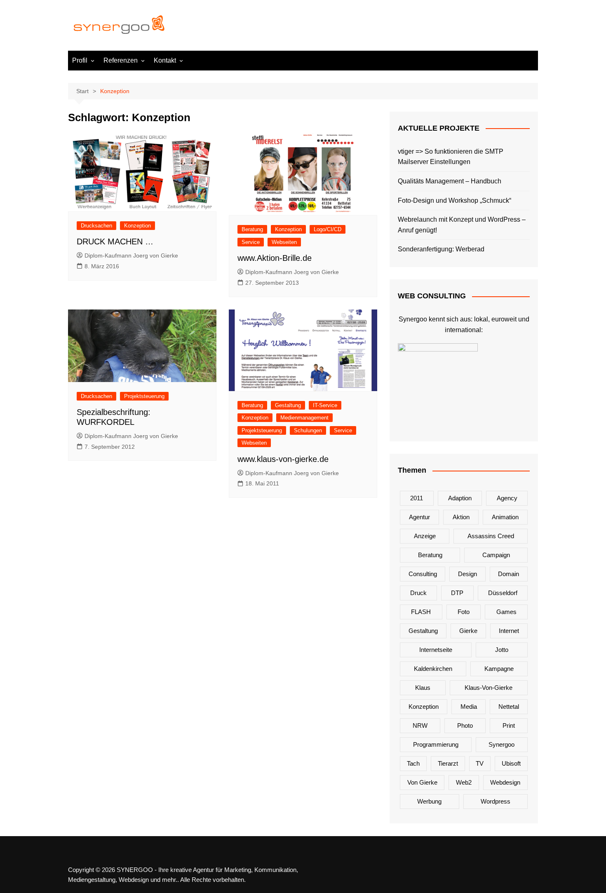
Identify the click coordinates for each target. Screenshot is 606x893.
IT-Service (325, 405)
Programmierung (435, 744)
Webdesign (505, 782)
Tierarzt (448, 763)
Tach (413, 763)
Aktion (461, 516)
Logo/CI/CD (327, 229)
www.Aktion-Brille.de (274, 258)
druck (418, 592)
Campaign (496, 554)
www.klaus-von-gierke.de (283, 459)
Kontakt (165, 60)
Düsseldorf (502, 592)
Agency (507, 498)
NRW (420, 725)
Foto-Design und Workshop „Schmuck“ (454, 200)
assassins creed (490, 535)
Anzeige (425, 535)
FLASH (421, 611)
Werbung (429, 801)
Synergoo (501, 744)
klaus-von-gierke (488, 687)
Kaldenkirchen (433, 668)
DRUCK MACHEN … (115, 241)
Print (509, 725)
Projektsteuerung (144, 396)
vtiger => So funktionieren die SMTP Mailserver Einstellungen (450, 157)
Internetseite (435, 649)
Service (251, 242)
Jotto (501, 649)
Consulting (423, 573)
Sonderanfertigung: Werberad (441, 249)
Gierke (468, 630)
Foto (464, 611)
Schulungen (308, 430)
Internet (509, 630)
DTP (457, 592)
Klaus (422, 687)
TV (480, 763)
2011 (416, 498)
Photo (465, 725)
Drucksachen (96, 226)
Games (506, 611)
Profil (79, 60)
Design (467, 573)
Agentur (419, 516)
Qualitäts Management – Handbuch (449, 181)
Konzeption (137, 226)
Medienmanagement (304, 418)
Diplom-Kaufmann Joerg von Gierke (131, 255)
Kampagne (499, 668)
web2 (464, 782)
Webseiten (284, 242)
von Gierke (422, 782)
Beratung (252, 229)
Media (468, 706)
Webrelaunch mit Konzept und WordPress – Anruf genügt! (462, 225)
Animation (505, 516)
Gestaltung (288, 405)
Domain (508, 573)
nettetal (508, 706)
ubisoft (511, 763)
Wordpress (495, 801)
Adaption (460, 498)
